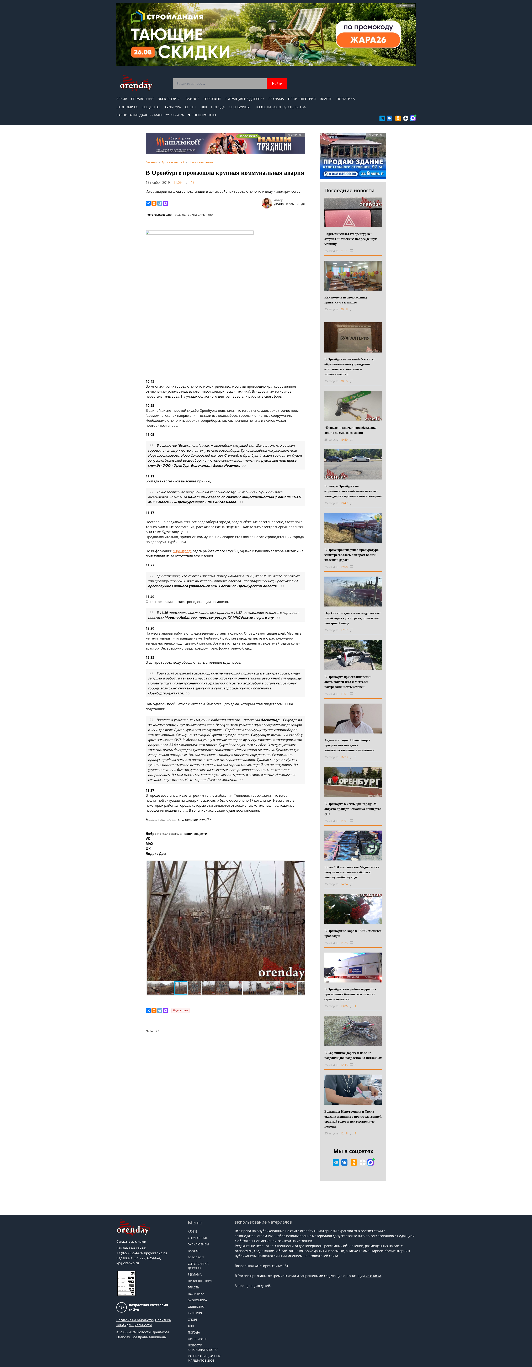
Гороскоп (212, 99)
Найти (277, 83)
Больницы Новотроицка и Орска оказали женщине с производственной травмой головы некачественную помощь (353, 1119)
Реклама (276, 99)
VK (148, 838)
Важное (192, 99)
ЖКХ (203, 107)
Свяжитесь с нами (131, 1241)
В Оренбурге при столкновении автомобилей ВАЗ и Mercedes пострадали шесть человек (347, 681)
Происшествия (302, 99)
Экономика (127, 107)
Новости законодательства (280, 107)
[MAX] (165, 203)
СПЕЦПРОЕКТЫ (203, 115)
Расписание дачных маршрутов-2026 (150, 115)
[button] (150, 921)
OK (148, 848)
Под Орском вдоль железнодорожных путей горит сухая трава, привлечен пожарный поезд (352, 618)
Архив (121, 99)
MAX (149, 843)
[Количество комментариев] (355, 251)
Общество (151, 107)
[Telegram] (159, 203)
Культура (172, 107)
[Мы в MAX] (413, 118)
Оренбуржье (240, 107)
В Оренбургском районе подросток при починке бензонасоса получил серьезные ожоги (350, 994)
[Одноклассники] (153, 203)
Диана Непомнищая (289, 204)
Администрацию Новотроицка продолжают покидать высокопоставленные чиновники (349, 745)
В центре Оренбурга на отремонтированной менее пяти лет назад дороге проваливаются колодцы (353, 491)
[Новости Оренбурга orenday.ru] (136, 83)
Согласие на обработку (135, 1320)
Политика (345, 99)
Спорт (190, 107)
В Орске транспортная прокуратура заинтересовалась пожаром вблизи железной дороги (351, 554)
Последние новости (349, 190)
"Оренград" (182, 551)
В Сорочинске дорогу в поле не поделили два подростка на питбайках (353, 1055)
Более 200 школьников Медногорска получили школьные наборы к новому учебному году (351, 872)
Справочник (142, 99)
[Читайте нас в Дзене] (406, 118)
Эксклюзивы (169, 99)
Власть (326, 99)
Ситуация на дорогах (244, 99)
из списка (373, 1275)
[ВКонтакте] (148, 203)
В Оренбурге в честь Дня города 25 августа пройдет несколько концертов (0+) (353, 808)
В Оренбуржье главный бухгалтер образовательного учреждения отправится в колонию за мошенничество (349, 366)
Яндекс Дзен (156, 853)
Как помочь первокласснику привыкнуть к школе (345, 299)
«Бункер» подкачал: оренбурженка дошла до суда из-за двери (350, 430)
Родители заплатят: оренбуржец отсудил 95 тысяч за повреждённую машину (350, 238)
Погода (218, 107)
